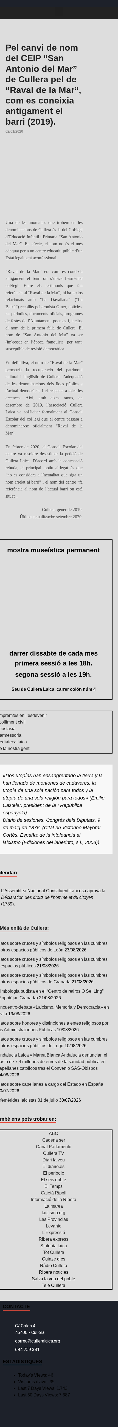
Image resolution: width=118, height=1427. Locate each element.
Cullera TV (53, 1153)
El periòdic (53, 1173)
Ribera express (53, 1239)
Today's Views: (33, 1375)
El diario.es (53, 1166)
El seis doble (53, 1179)
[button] (59, 11)
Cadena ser (53, 1140)
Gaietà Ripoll (53, 1193)
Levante (53, 1226)
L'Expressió (53, 1232)
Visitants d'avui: (34, 1381)
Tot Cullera (53, 1252)
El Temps (53, 1186)
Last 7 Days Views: (37, 1388)
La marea (53, 1206)
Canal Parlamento (53, 1146)
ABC (53, 1133)
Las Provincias (53, 1219)
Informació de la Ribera (53, 1199)
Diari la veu (54, 1160)
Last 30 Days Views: (38, 1395)
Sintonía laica (53, 1245)
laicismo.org (53, 1212)
